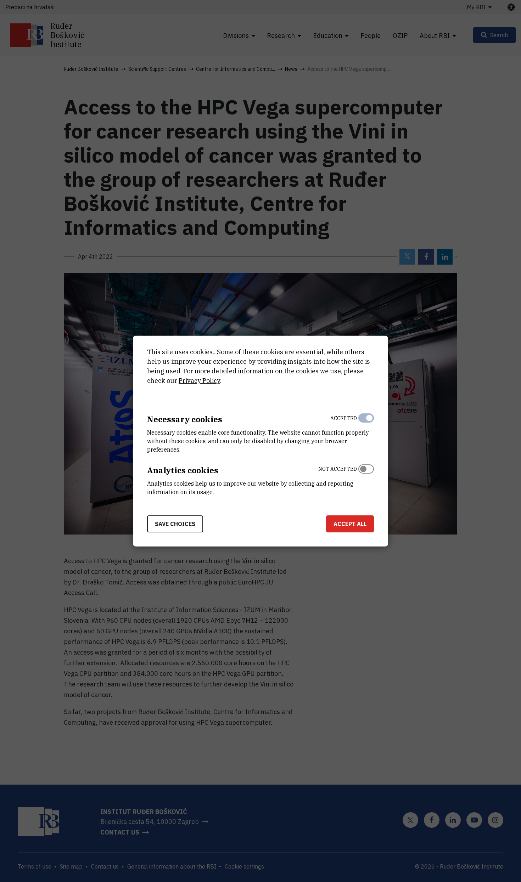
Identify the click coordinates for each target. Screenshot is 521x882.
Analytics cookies (182, 470)
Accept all (350, 523)
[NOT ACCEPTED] (366, 478)
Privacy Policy (199, 381)
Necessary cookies (184, 419)
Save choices (175, 523)
